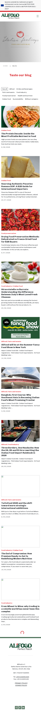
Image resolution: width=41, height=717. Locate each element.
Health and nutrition (25, 96)
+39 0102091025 (22, 677)
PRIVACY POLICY (21, 683)
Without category (31, 99)
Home (5, 66)
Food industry (22, 92)
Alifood (11, 89)
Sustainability (18, 99)
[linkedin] (23, 707)
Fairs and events (8, 92)
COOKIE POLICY (21, 685)
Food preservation (9, 96)
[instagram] (16, 707)
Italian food (6, 99)
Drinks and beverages (24, 89)
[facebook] (19, 707)
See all (4, 89)
